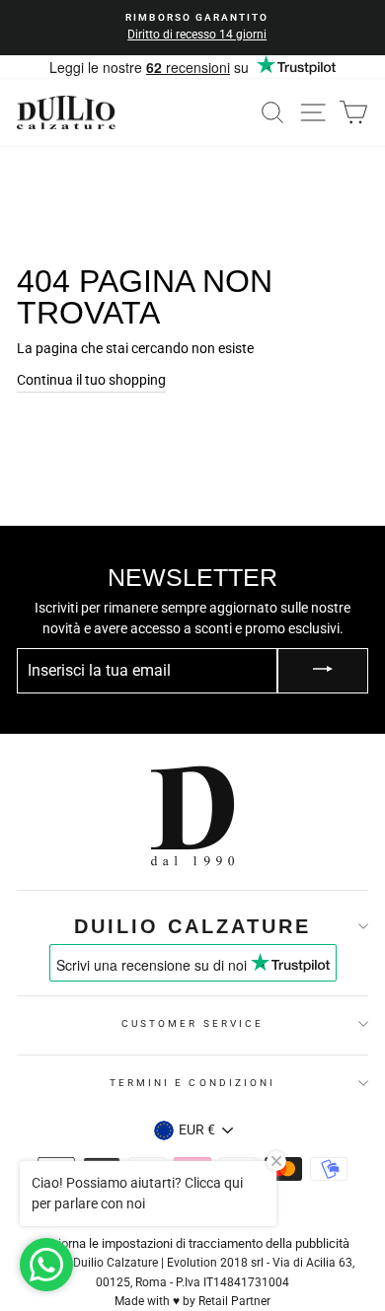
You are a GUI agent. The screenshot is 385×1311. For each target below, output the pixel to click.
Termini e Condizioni (192, 1082)
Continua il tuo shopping (91, 380)
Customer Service (192, 1023)
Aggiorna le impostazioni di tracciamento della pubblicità (193, 1243)
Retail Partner (234, 1301)
